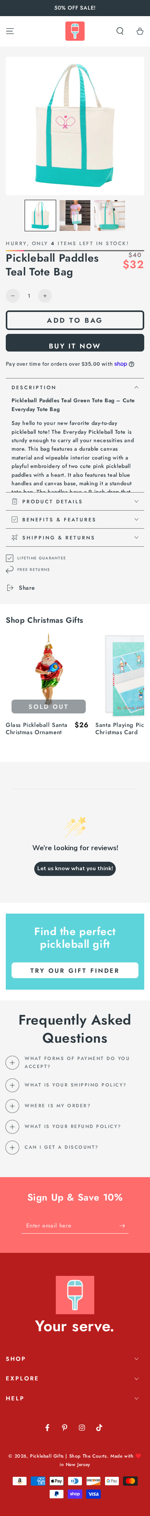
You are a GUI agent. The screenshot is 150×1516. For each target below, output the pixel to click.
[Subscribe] (124, 1225)
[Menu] (10, 31)
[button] (120, 31)
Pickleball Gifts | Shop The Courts (68, 1456)
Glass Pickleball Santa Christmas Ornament (36, 729)
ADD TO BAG (75, 320)
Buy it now (75, 346)
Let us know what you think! (75, 868)
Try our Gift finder (75, 970)
